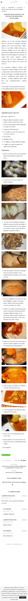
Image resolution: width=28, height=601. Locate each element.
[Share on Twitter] (20, 460)
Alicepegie (7, 509)
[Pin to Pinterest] (21, 460)
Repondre (24, 509)
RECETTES (11, 7)
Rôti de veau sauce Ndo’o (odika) (14, 482)
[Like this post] (16, 460)
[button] (3, 483)
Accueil (3, 7)
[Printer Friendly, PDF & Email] (6, 455)
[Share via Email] (25, 460)
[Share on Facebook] (18, 460)
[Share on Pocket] (23, 460)
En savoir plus (14, 599)
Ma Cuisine (20, 7)
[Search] (26, 2)
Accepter (22, 597)
